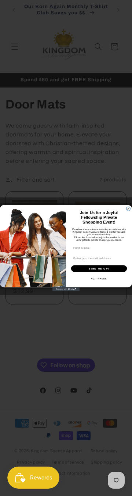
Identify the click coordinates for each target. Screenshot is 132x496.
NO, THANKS (99, 278)
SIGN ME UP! (99, 268)
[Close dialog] (128, 209)
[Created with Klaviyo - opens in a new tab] (66, 289)
